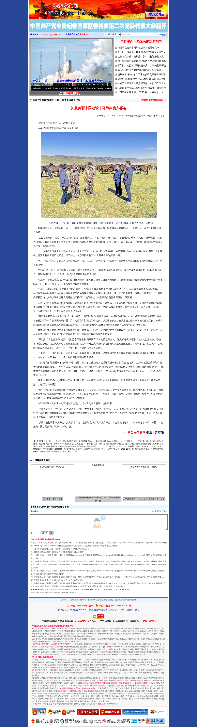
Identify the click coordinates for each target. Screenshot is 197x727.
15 (109, 84)
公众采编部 (74, 600)
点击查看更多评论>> (159, 511)
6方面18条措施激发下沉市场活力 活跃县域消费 (141, 79)
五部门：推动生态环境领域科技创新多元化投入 (142, 52)
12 (98, 84)
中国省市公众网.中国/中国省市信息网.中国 (59, 99)
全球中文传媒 (53, 8)
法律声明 (82, 600)
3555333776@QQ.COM (51, 34)
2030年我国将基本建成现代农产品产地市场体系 (142, 61)
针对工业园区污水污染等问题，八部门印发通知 (142, 83)
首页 (35, 99)
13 (102, 84)
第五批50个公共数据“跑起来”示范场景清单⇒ (140, 70)
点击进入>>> (83, 34)
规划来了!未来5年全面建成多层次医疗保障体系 (142, 74)
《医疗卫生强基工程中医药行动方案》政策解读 (142, 88)
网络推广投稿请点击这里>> (153, 99)
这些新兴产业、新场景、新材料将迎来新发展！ (142, 56)
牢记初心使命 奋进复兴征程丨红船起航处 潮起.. (89, 88)
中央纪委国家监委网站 (135, 115)
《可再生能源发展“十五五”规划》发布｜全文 (140, 92)
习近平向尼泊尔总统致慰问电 (141, 41)
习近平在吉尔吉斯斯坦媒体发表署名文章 (138, 47)
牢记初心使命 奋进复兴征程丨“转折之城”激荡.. (47, 88)
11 (94, 84)
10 (90, 84)
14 (106, 84)
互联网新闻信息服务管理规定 (75, 549)
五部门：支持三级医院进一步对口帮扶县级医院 (142, 65)
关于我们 (64, 600)
